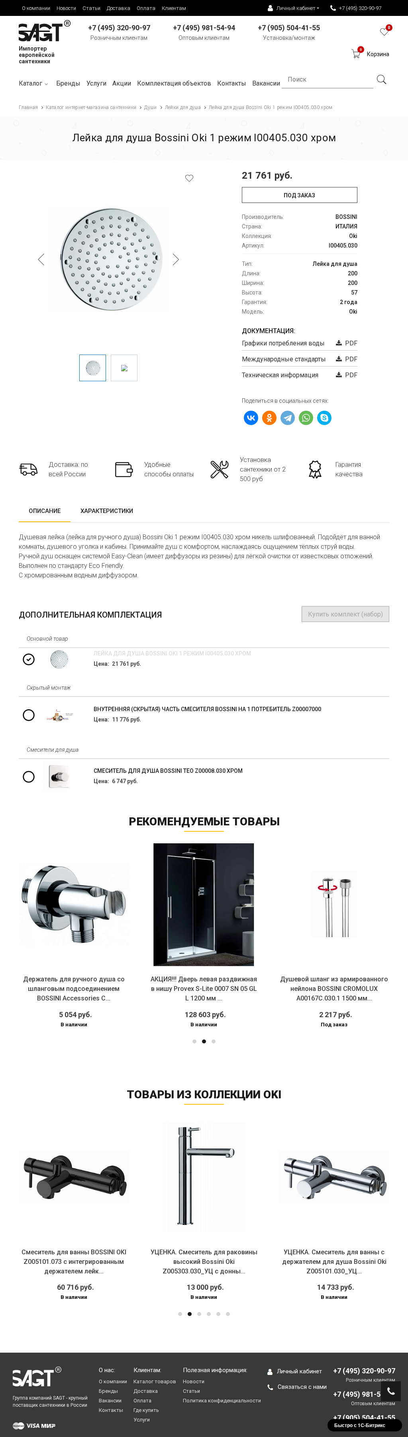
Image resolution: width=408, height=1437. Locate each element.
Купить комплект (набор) (345, 614)
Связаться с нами (302, 1386)
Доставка (118, 8)
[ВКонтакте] (251, 418)
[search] (381, 80)
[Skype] (324, 418)
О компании (36, 8)
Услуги (96, 83)
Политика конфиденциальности (222, 1401)
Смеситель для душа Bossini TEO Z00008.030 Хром (168, 771)
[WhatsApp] (306, 418)
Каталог (30, 83)
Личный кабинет (299, 1371)
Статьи (91, 8)
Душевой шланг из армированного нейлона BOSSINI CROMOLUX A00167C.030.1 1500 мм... (334, 988)
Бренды (68, 83)
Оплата (146, 8)
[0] (384, 34)
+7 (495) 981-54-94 (364, 1394)
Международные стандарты (284, 359)
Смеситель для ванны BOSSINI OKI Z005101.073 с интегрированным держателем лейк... (74, 1261)
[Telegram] (287, 418)
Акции (121, 83)
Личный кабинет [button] (296, 8)
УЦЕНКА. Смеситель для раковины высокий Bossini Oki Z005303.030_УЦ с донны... (204, 1261)
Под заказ (299, 195)
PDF (349, 343)
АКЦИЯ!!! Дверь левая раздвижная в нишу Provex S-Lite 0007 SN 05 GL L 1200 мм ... (204, 988)
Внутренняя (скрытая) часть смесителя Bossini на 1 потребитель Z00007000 (207, 709)
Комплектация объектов (174, 83)
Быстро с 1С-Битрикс (359, 1425)
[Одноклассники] (269, 418)
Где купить (146, 1410)
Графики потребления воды (283, 343)
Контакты (111, 1410)
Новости (66, 8)
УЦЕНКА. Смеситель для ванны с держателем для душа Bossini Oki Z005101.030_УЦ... (334, 1261)
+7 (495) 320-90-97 (360, 8)
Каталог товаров (154, 1381)
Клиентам (174, 8)
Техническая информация (280, 375)
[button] (194, 1041)
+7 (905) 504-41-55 (364, 1418)
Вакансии (110, 1401)
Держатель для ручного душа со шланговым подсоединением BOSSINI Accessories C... (74, 988)
